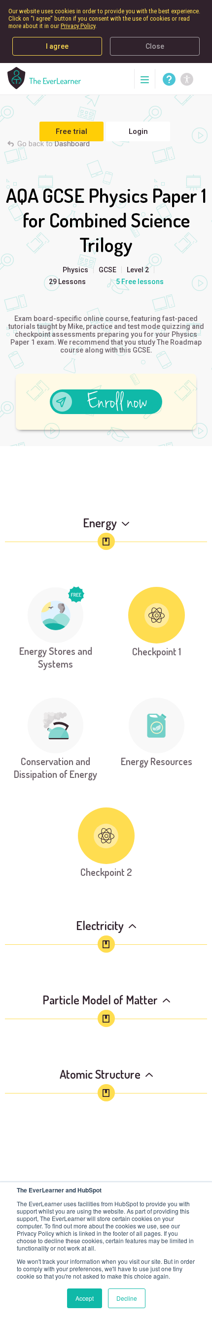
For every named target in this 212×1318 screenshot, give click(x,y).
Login (138, 131)
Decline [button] (126, 1298)
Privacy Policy (78, 26)
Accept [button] (84, 1298)
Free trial (71, 131)
